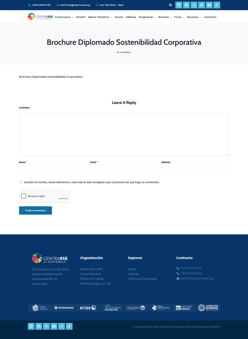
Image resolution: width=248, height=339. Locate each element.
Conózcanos (63, 17)
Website (166, 162)
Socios (119, 17)
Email (93, 162)
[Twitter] (201, 5)
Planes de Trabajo (92, 279)
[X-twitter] (61, 326)
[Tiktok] (216, 5)
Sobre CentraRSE (91, 269)
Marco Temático (98, 17)
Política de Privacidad (142, 279)
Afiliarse (131, 17)
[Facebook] (186, 5)
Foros (178, 17)
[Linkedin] (178, 5)
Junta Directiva (90, 274)
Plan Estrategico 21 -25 (95, 284)
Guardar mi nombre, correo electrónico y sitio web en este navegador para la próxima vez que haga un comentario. (92, 182)
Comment (24, 107)
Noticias (163, 17)
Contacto (210, 17)
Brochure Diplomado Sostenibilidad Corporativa (50, 77)
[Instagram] (194, 5)
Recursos (193, 17)
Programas (146, 17)
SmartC (81, 17)
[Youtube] (209, 5)
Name (22, 162)
